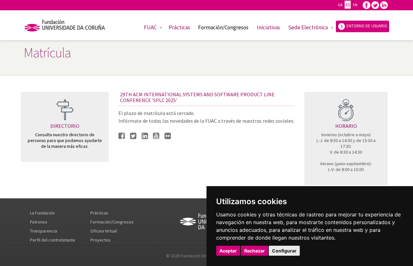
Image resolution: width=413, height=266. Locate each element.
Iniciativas (268, 27)
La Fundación (42, 213)
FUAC (150, 27)
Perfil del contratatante (52, 240)
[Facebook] (366, 4)
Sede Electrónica (308, 27)
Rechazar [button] (254, 250)
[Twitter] (375, 4)
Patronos (38, 222)
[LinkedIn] (145, 136)
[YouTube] (156, 136)
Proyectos (100, 240)
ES (347, 4)
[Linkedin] (384, 4)
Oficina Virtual (103, 231)
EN (355, 4)
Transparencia (43, 231)
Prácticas (179, 27)
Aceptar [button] (228, 250)
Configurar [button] (284, 250)
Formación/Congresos (223, 27)
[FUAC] (69, 27)
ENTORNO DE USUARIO (366, 26)
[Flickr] (168, 136)
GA (340, 4)
